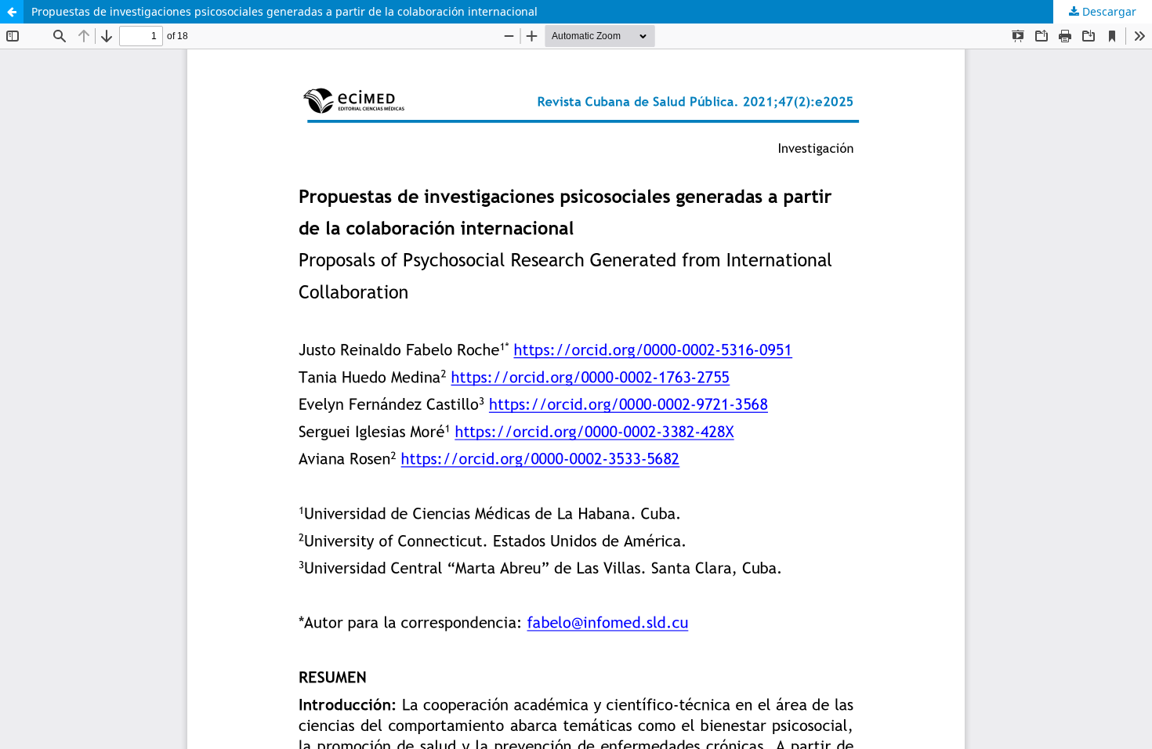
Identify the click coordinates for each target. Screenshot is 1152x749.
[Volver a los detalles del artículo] (12, 12)
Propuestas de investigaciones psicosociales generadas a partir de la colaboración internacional (284, 11)
